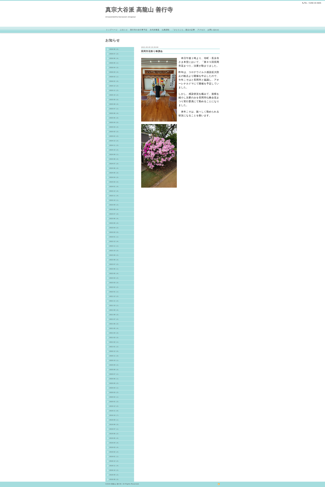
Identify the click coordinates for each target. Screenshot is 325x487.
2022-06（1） (114, 269)
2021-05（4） (114, 328)
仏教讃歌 (165, 30)
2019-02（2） (114, 452)
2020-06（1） (114, 378)
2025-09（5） (114, 99)
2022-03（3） (114, 282)
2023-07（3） (114, 214)
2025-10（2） (114, 95)
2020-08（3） (114, 369)
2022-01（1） (114, 292)
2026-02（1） (114, 76)
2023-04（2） (114, 227)
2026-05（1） (114, 63)
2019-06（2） (114, 433)
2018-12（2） (114, 461)
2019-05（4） (114, 438)
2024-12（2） (114, 140)
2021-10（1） (114, 305)
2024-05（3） (114, 173)
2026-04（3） (114, 67)
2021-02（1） (114, 342)
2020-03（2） (114, 392)
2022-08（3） (114, 259)
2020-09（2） (114, 365)
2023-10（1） (114, 200)
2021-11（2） (114, 301)
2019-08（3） (114, 424)
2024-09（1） (114, 154)
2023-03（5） (114, 232)
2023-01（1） (114, 237)
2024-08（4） (114, 159)
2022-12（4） (114, 241)
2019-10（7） (114, 415)
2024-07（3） (114, 163)
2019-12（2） (114, 406)
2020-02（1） (114, 397)
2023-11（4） (114, 195)
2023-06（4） (114, 218)
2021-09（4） (114, 310)
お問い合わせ (213, 30)
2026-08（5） (114, 49)
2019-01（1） (114, 456)
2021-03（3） (114, 337)
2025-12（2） (114, 86)
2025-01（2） (114, 136)
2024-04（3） (114, 177)
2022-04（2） (114, 278)
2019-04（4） (114, 443)
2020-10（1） (114, 360)
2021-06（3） (114, 324)
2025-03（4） (114, 127)
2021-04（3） (114, 333)
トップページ (111, 30)
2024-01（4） (114, 186)
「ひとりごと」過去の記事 (183, 30)
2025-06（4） (114, 113)
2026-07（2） (114, 54)
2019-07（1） (114, 429)
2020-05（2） (114, 383)
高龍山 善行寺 (116, 484)
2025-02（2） (114, 131)
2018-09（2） (114, 475)
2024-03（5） (114, 182)
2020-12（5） (114, 351)
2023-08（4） (114, 209)
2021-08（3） (114, 314)
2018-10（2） (114, 470)
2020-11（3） (114, 356)
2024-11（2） (114, 145)
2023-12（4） (114, 191)
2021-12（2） (114, 296)
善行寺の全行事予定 (138, 30)
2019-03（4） (114, 447)
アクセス (201, 30)
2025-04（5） (114, 122)
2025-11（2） (114, 90)
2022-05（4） (114, 273)
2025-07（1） (114, 108)
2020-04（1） (114, 388)
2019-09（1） (114, 420)
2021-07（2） (114, 319)
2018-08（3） (114, 479)
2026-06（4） (114, 58)
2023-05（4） (114, 223)
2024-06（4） (114, 168)
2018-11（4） (114, 465)
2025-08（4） (114, 104)
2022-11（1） (114, 246)
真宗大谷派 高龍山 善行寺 (139, 9)
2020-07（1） (114, 374)
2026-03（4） (114, 72)
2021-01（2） (114, 346)
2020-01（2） (114, 401)
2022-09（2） (114, 255)
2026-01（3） (114, 81)
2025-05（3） (114, 118)
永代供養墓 (154, 30)
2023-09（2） (114, 205)
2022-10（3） (114, 250)
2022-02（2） (114, 287)
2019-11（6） (114, 410)
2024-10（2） (114, 150)
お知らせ (124, 30)
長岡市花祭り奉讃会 (152, 51)
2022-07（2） (114, 264)
